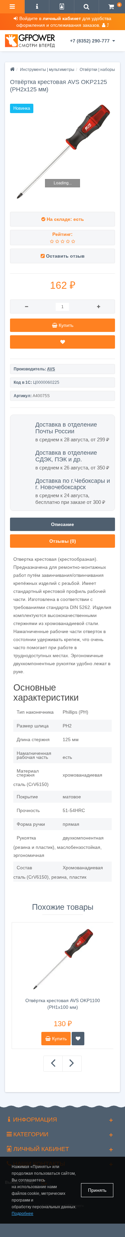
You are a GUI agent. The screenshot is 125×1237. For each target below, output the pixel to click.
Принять (97, 1190)
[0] (111, 7)
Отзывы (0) (62, 541)
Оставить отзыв (65, 256)
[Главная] (12, 69)
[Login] (61, 7)
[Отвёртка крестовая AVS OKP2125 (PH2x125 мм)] (62, 152)
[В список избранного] (62, 342)
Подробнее (22, 1213)
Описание (62, 524)
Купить (59, 1038)
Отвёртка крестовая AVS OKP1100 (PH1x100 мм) (62, 1004)
